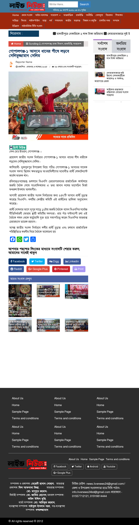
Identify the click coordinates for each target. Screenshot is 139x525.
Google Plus (40, 269)
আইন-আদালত (41, 15)
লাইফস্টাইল (34, 20)
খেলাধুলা (99, 15)
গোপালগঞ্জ (47, 43)
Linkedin (73, 261)
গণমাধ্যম (59, 20)
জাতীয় (68, 20)
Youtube (110, 466)
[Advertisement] (69, 362)
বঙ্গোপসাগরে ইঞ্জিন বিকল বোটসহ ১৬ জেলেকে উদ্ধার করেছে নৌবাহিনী (19, 325)
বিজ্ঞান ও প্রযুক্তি (89, 20)
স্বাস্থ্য (44, 20)
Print (80, 269)
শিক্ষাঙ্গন (119, 15)
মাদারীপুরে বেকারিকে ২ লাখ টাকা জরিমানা (76, 34)
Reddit (17, 269)
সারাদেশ (55, 15)
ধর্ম (50, 20)
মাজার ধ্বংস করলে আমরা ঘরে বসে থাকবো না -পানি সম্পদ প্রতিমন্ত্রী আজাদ (48, 325)
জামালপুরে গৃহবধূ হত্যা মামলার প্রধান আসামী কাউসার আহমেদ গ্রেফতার (75, 325)
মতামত (77, 20)
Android (93, 466)
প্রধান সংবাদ (27, 15)
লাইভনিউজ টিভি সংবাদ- (32, 26)
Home (15, 15)
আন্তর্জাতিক (68, 15)
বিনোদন (109, 15)
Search (84, 4)
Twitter (38, 261)
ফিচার (23, 20)
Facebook (18, 261)
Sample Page (20, 412)
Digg (55, 261)
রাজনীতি (79, 15)
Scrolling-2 (35, 43)
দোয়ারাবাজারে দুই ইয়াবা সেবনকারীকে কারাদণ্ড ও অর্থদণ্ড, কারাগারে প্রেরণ (48, 292)
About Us (17, 398)
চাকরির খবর (104, 20)
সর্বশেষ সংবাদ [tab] (102, 46)
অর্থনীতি (89, 15)
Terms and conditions (25, 418)
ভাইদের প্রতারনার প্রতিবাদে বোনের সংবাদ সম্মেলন (76, 294)
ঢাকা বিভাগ (58, 43)
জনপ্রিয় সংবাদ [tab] (121, 46)
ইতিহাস (15, 26)
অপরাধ (116, 20)
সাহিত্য (15, 20)
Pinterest (62, 269)
